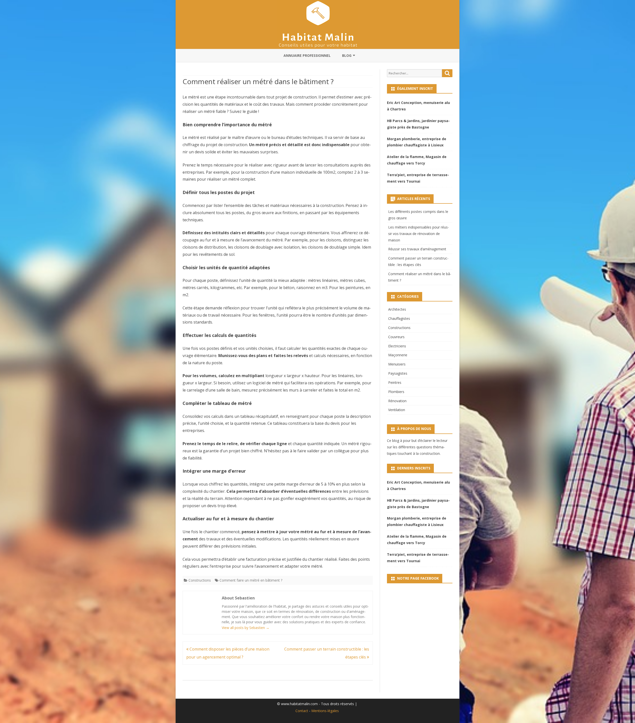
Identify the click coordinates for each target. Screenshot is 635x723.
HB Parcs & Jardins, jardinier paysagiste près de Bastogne (418, 124)
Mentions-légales (325, 710)
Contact (301, 710)
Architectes (397, 309)
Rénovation (397, 400)
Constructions (200, 580)
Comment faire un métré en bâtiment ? (251, 580)
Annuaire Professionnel (307, 55)
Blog (346, 55)
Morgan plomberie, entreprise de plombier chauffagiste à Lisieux (416, 142)
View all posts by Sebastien (245, 627)
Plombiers (396, 391)
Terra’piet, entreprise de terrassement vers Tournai (418, 178)
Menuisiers (397, 364)
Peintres (394, 382)
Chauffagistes (399, 318)
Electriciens (397, 346)
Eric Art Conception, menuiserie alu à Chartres (418, 105)
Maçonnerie (397, 355)
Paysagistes (397, 373)
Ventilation (396, 409)
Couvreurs (396, 336)
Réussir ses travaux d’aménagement (417, 249)
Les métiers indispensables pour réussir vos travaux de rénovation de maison (418, 233)
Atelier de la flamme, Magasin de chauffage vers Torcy (416, 159)
